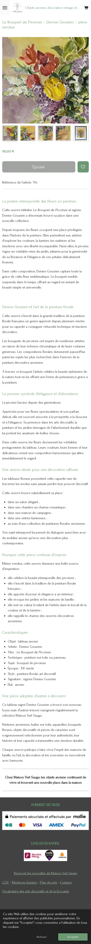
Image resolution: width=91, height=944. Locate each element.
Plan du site (48, 882)
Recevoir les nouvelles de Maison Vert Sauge (45, 873)
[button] (10, 133)
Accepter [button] (73, 937)
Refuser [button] (42, 937)
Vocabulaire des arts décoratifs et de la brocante (35, 891)
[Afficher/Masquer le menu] (5, 7)
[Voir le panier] (86, 7)
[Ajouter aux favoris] (83, 166)
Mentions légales (24, 882)
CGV (5, 882)
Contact (66, 882)
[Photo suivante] (82, 80)
